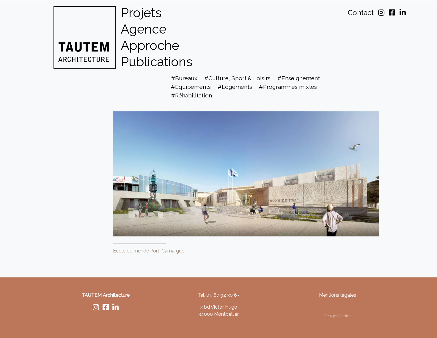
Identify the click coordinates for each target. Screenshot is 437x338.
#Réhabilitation (191, 95)
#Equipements (191, 86)
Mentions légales (337, 295)
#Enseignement (298, 78)
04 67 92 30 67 (223, 295)
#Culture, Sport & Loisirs (237, 78)
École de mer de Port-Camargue (148, 251)
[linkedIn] (115, 308)
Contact (361, 12)
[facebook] (106, 308)
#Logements (235, 86)
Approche (150, 45)
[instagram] (96, 308)
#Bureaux (184, 78)
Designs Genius (337, 316)
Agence (143, 29)
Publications (157, 61)
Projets (141, 12)
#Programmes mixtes (288, 86)
